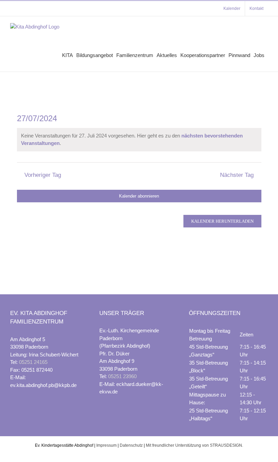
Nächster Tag (237, 175)
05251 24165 (33, 362)
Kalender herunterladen (222, 221)
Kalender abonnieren (139, 196)
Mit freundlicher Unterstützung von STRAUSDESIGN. (194, 445)
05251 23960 (122, 376)
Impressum (106, 445)
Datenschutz (131, 445)
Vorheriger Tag (42, 175)
